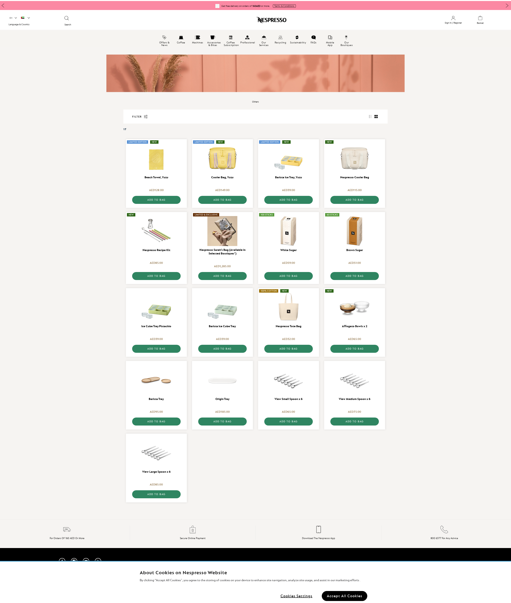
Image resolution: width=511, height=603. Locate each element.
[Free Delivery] (67, 532)
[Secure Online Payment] (193, 532)
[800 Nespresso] (444, 532)
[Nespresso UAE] (220, 21)
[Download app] (319, 532)
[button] (13, 18)
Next (507, 6)
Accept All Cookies (344, 596)
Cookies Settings (296, 596)
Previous (3, 5)
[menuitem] (164, 39)
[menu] (255, 39)
